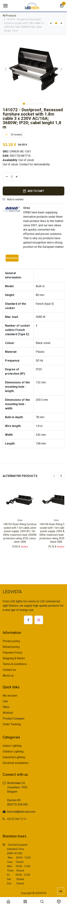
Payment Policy (12, 652)
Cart (5, 701)
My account (10, 695)
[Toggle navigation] (5, 5)
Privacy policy (11, 641)
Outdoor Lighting (13, 751)
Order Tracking (12, 724)
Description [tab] (12, 258)
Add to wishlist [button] (15, 199)
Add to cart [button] (36, 191)
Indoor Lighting (12, 745)
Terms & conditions (15, 664)
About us (8, 675)
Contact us (9, 669)
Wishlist (8, 712)
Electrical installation (15, 763)
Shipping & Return (14, 658)
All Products (9, 15)
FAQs (6, 707)
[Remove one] (7, 176)
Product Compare (13, 718)
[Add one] (16, 176)
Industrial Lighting (14, 757)
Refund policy (11, 647)
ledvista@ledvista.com (21, 811)
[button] (6, 69)
